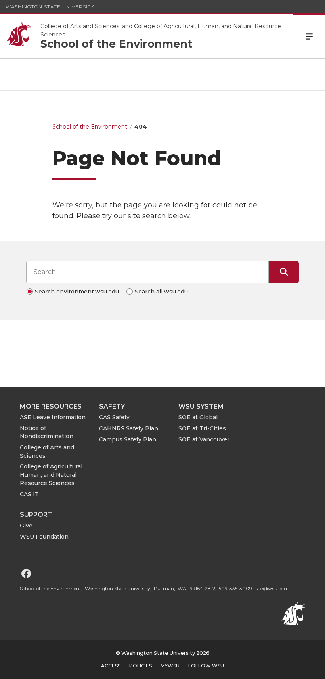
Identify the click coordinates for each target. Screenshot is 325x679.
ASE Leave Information (53, 417)
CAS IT (29, 494)
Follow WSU (206, 666)
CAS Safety (114, 417)
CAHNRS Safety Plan (128, 428)
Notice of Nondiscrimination (46, 432)
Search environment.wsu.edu (77, 291)
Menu (309, 36)
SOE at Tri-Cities (202, 428)
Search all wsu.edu (161, 291)
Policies (140, 666)
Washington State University (50, 7)
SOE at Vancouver (203, 439)
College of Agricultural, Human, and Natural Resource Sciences (52, 475)
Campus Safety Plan (127, 439)
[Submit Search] (284, 272)
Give (26, 525)
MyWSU (170, 666)
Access (110, 666)
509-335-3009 (235, 588)
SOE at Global (198, 417)
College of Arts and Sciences (47, 451)
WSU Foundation (44, 536)
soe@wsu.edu (271, 588)
